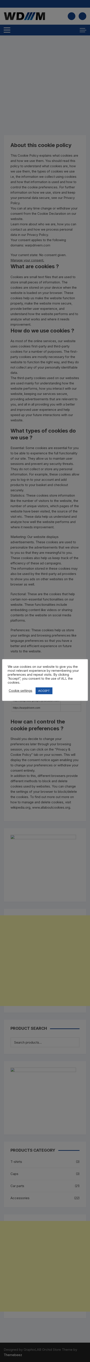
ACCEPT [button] (44, 690)
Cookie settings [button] (20, 691)
